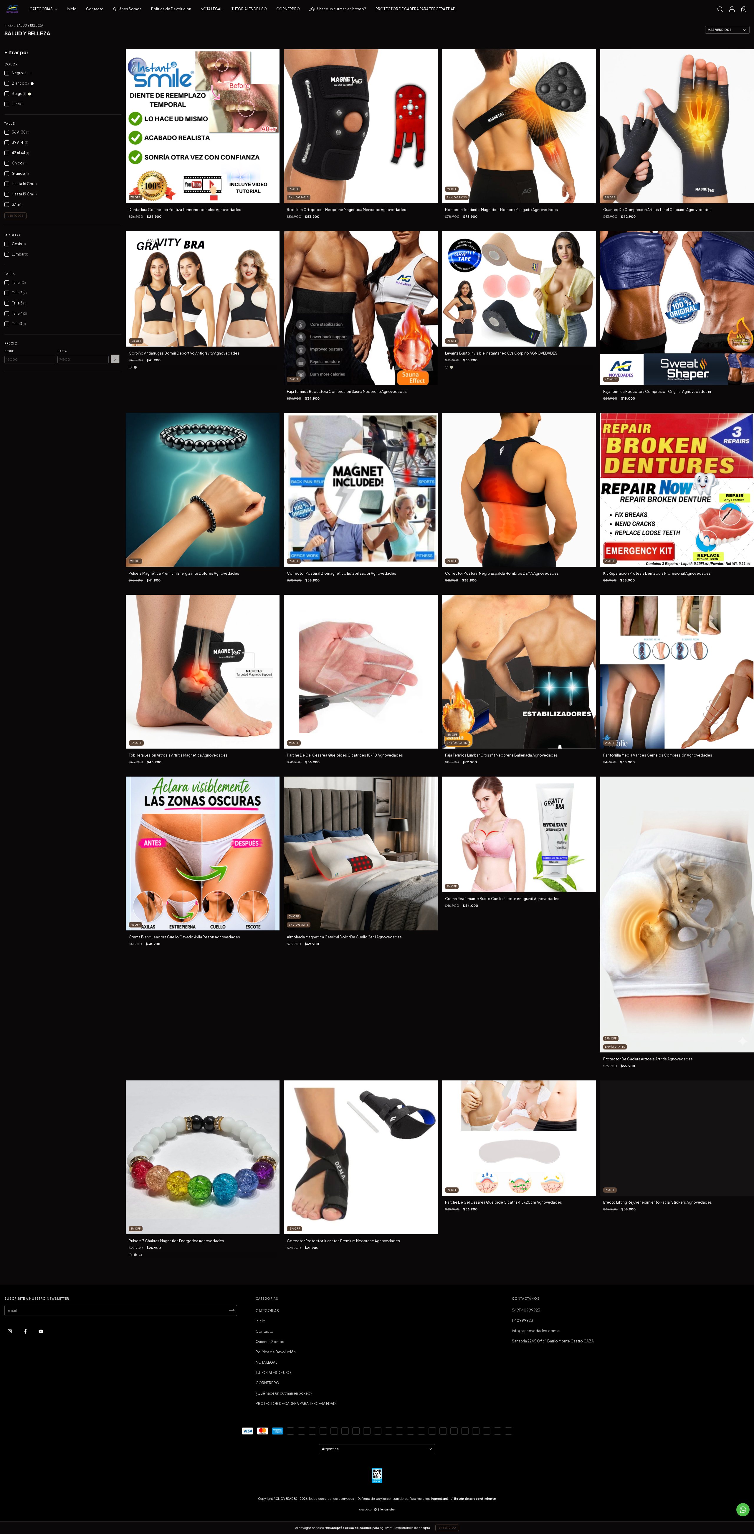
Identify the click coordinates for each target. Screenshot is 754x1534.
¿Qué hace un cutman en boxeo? (337, 9)
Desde (9, 351)
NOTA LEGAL (211, 9)
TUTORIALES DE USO (249, 9)
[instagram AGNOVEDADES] (10, 1331)
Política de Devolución (171, 9)
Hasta (62, 351)
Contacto (95, 9)
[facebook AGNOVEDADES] (25, 1331)
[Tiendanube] (377, 1510)
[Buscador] (720, 10)
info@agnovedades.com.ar (536, 1331)
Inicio (72, 9)
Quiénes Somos (127, 9)
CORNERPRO (288, 9)
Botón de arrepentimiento (475, 1498)
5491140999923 (526, 1310)
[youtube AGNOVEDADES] (41, 1331)
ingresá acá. (440, 1498)
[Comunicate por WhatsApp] (743, 1509)
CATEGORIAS (41, 9)
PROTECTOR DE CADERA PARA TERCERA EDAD (416, 9)
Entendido (447, 1527)
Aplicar (115, 359)
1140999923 (522, 1320)
